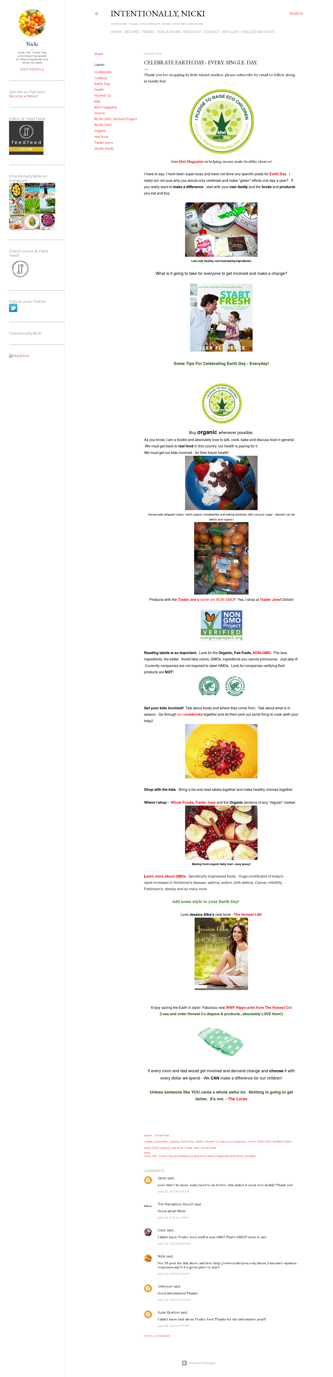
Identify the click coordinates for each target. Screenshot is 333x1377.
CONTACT (211, 32)
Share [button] (98, 54)
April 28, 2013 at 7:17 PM (173, 1325)
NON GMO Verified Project (115, 119)
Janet (162, 1178)
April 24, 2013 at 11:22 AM (174, 1299)
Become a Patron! (23, 96)
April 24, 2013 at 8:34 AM (174, 1243)
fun (190, 714)
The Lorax (237, 1099)
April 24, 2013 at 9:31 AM (173, 1273)
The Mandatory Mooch (176, 1204)
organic (100, 131)
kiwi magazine (105, 107)
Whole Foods (182, 802)
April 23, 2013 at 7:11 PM (173, 1217)
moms (99, 113)
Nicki (161, 1256)
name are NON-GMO (206, 599)
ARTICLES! (230, 32)
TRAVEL (148, 32)
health (99, 90)
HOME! (116, 32)
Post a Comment (157, 1336)
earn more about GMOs (166, 876)
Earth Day (102, 84)
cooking (100, 78)
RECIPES (132, 32)
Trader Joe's (103, 143)
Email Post (162, 1135)
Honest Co (102, 96)
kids (97, 101)
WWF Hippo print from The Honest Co (258, 1007)
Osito (162, 1230)
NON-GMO (103, 125)
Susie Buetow (169, 1312)
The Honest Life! (248, 914)
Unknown (165, 1286)
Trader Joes (270, 599)
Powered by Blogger (202, 1363)
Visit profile (32, 69)
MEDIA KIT (192, 32)
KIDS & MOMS (169, 32)
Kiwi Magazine (191, 161)
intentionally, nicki (158, 13)
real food (101, 137)
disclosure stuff (258, 32)
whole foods (103, 148)
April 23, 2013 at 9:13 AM (173, 1191)
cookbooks (102, 72)
